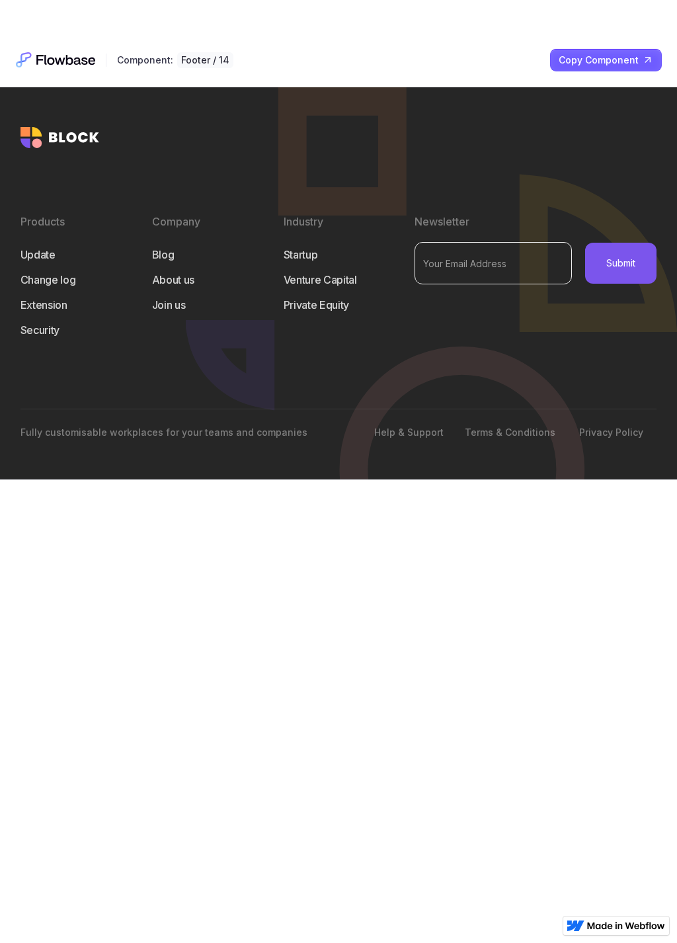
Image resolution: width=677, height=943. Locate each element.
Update (38, 254)
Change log (48, 279)
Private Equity (317, 304)
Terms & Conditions (510, 432)
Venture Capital (320, 279)
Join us (169, 304)
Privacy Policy (611, 432)
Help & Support (409, 432)
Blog (163, 254)
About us (173, 279)
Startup (301, 254)
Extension (43, 304)
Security (40, 330)
